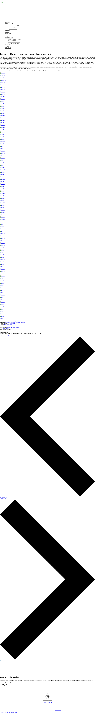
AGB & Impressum (47, 700)
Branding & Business (14, 42)
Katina (7, 44)
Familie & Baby (12, 40)
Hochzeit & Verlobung (14, 39)
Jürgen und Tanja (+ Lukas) (13, 327)
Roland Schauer (5, 328)
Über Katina (47, 696)
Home (7, 36)
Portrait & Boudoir (13, 29)
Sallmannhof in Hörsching (10, 321)
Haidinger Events (8, 324)
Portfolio (9, 38)
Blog (7, 46)
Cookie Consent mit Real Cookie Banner (9, 712)
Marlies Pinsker (13, 323)
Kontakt (8, 33)
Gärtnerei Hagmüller (8, 326)
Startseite (48, 693)
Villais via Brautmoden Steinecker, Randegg (15, 322)
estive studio (58, 710)
